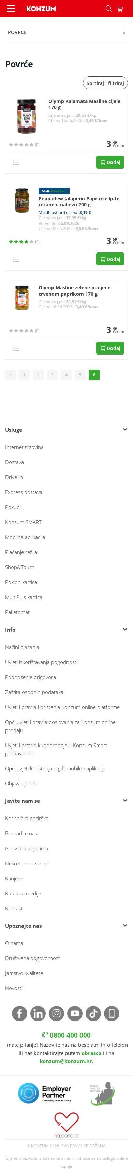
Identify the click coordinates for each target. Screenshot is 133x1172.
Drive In (14, 477)
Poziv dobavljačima (26, 848)
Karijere (14, 878)
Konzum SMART (23, 522)
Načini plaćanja (22, 646)
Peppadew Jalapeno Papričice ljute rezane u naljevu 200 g (79, 202)
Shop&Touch (20, 567)
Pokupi (13, 507)
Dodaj (112, 162)
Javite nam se (22, 800)
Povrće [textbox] (17, 32)
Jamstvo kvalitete (24, 973)
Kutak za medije (23, 893)
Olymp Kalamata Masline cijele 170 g (84, 104)
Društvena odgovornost (32, 958)
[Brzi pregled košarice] (125, 8)
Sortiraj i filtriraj (105, 83)
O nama (14, 943)
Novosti (14, 988)
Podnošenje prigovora (30, 677)
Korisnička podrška (26, 818)
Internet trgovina (24, 447)
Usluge (13, 429)
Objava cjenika (21, 783)
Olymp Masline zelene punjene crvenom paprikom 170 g (74, 291)
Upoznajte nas (23, 925)
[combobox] (66, 32)
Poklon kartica (21, 582)
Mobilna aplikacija (25, 537)
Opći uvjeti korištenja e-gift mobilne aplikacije (55, 768)
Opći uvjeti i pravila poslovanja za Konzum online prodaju (60, 726)
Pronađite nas (21, 833)
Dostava (14, 462)
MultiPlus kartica (23, 597)
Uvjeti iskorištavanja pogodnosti (41, 662)
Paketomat (17, 612)
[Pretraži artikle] (109, 8)
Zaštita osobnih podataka (34, 692)
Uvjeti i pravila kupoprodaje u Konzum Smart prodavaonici (56, 749)
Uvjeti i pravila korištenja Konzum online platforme (62, 707)
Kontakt (14, 908)
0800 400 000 (69, 1035)
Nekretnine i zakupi (27, 863)
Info (10, 629)
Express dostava (23, 492)
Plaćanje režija (21, 552)
